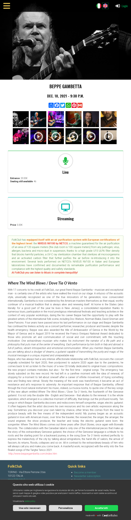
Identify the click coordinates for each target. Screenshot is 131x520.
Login (125, 6)
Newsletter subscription (87, 476)
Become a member (85, 472)
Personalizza (65, 508)
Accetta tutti (101, 508)
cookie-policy (29, 501)
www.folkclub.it (16, 479)
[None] (21, 119)
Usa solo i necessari (29, 508)
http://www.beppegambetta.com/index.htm (32, 453)
